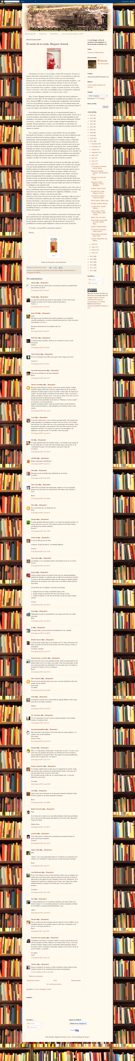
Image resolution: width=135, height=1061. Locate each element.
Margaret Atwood (63, 270)
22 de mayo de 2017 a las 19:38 (40, 621)
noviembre (95, 147)
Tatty (32, 505)
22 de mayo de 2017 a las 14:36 (40, 433)
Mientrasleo (72, 270)
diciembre (95, 144)
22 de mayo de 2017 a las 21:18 (40, 651)
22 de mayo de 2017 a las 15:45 (40, 478)
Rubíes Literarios (36, 809)
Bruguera (39, 270)
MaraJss (33, 919)
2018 (91, 138)
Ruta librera (54, 34)
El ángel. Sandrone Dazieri (99, 203)
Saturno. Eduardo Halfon (98, 227)
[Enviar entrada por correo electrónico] (50, 267)
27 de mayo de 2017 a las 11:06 (40, 892)
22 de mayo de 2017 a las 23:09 (40, 690)
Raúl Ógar (34, 338)
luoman (69, 1037)
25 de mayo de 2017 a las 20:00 (40, 802)
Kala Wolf (34, 313)
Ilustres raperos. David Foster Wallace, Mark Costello (98, 212)
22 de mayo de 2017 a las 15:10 (40, 452)
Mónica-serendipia (37, 384)
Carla (33, 611)
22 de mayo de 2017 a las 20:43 (40, 633)
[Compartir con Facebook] (60, 268)
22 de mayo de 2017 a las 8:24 (40, 307)
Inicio (55, 980)
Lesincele (34, 833)
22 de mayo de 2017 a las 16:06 (40, 498)
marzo (94, 247)
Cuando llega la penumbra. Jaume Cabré (99, 235)
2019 (91, 135)
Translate (102, 98)
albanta (33, 283)
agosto (94, 155)
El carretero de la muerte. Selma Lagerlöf (99, 230)
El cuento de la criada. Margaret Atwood (98, 192)
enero (93, 253)
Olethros (34, 964)
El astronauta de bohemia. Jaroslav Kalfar (99, 167)
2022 (91, 127)
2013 (91, 265)
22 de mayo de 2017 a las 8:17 (40, 290)
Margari (33, 519)
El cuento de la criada (48, 270)
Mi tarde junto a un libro (39, 658)
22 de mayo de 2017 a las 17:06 (40, 531)
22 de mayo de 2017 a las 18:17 (40, 566)
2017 (91, 141)
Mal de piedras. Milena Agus (99, 200)
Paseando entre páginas (38, 938)
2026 (91, 115)
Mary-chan (34, 484)
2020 (91, 133)
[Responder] (44, 283)
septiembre (95, 152)
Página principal (30, 34)
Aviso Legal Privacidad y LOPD (72, 34)
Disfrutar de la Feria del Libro (98, 178)
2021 (91, 130)
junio (93, 161)
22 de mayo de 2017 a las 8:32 (40, 331)
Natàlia (33, 297)
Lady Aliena (35, 558)
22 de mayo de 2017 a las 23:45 (40, 709)
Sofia (32, 470)
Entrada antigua (76, 980)
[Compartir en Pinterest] (62, 268)
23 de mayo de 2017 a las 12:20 (40, 741)
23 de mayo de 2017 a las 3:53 (40, 723)
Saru (32, 899)
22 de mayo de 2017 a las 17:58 (40, 551)
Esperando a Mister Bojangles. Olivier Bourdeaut (97, 184)
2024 (91, 121)
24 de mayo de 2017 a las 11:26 (40, 760)
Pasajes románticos (37, 766)
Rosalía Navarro (36, 640)
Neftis (33, 697)
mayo (93, 164)
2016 (91, 256)
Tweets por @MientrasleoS (96, 52)
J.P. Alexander (35, 715)
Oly (32, 440)
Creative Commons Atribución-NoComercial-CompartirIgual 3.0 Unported (96, 300)
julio (93, 158)
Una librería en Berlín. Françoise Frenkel (98, 197)
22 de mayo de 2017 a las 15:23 (40, 464)
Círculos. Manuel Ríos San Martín (99, 239)
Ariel (32, 791)
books (34, 270)
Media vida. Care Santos (98, 217)
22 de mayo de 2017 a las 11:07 (40, 378)
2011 (91, 271)
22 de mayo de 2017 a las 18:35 (40, 605)
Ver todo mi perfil (103, 64)
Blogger (87, 1037)
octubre (94, 149)
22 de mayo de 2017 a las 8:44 (40, 347)
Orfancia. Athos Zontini (98, 188)
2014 (91, 262)
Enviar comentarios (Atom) (43, 989)
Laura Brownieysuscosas (38, 370)
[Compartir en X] (58, 268)
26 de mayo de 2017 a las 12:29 (40, 843)
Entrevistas (43, 34)
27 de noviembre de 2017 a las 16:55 (42, 972)
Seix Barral (37, 272)
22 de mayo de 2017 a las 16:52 (40, 513)
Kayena (33, 572)
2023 (91, 124)
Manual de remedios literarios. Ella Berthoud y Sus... (99, 172)
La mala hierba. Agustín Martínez (98, 207)
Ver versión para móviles (53, 984)
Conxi (33, 417)
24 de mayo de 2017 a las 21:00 (40, 784)
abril (93, 244)
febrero (94, 250)
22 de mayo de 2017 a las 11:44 (40, 411)
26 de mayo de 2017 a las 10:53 (40, 827)
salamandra (30, 272)
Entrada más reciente (33, 980)
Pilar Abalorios (36, 678)
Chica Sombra (35, 354)
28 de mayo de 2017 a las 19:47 (40, 913)
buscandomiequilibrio (38, 729)
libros (56, 270)
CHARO (34, 458)
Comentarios (94, 283)
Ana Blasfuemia (36, 872)
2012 (91, 268)
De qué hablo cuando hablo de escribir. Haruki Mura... (99, 222)
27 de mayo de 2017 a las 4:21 (40, 866)
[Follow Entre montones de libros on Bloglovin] (78, 1024)
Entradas (93, 280)
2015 (91, 259)
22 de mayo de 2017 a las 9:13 (40, 364)
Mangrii (33, 748)
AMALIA (34, 537)
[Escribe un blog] (56, 268)
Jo (32, 627)
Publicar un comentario (36, 976)
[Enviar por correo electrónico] (54, 268)
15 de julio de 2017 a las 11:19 (40, 958)
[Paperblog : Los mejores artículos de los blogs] (74, 1032)
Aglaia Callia (35, 850)
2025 (91, 118)
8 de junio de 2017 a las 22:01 (40, 931)
